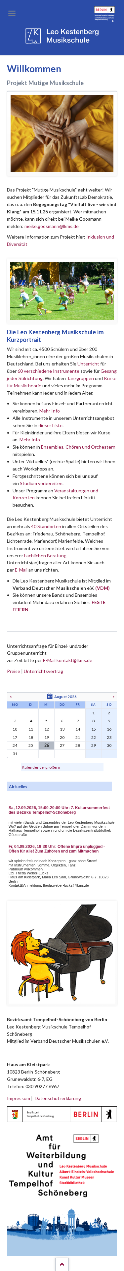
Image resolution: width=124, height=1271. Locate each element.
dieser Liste (50, 425)
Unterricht (88, 363)
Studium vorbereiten (41, 483)
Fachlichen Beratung (44, 555)
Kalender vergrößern (41, 767)
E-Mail (21, 570)
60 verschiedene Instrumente (48, 371)
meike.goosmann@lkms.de (51, 226)
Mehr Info (49, 411)
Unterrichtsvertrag (43, 671)
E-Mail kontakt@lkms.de (67, 660)
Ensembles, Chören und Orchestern (78, 447)
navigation (12, 13)
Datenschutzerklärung (58, 1098)
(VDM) (102, 588)
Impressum (18, 1098)
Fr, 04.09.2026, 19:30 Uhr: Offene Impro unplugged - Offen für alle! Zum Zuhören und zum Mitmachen (57, 849)
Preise (13, 671)
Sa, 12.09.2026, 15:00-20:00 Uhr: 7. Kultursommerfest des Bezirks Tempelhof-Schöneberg (59, 810)
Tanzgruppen (81, 378)
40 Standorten (46, 526)
